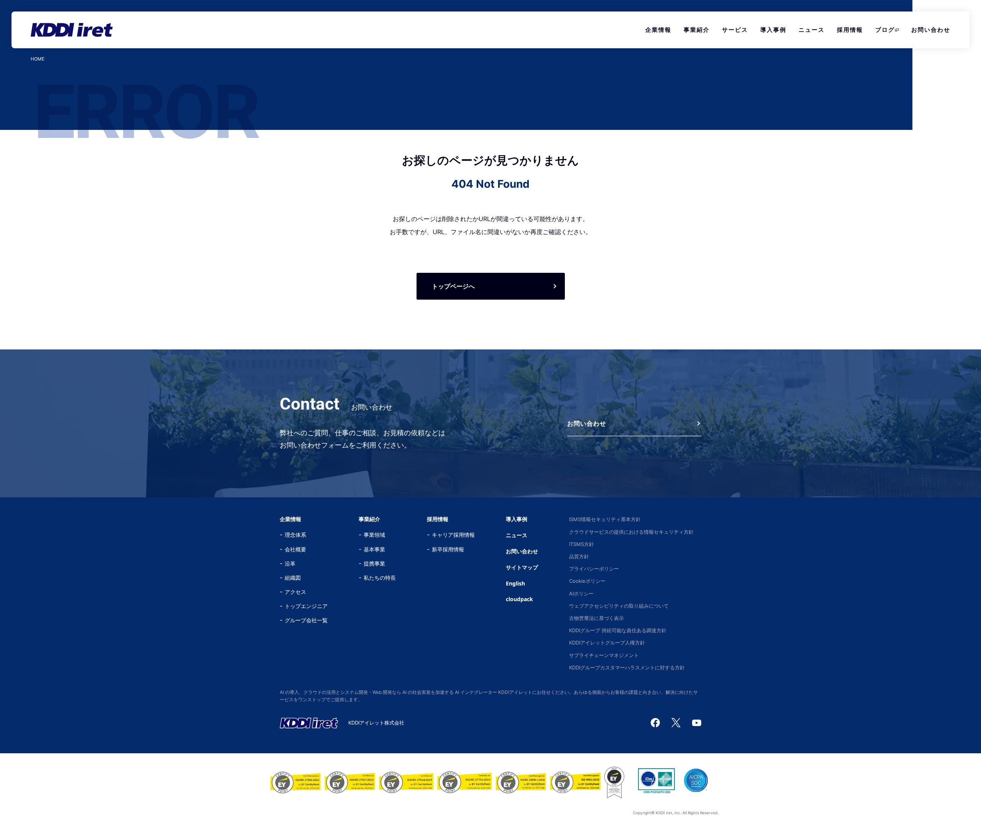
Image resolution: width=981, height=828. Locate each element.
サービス (735, 29)
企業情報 (658, 29)
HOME (37, 59)
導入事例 (773, 29)
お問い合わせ (930, 29)
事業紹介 (697, 29)
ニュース (812, 29)
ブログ (885, 29)
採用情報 (850, 29)
